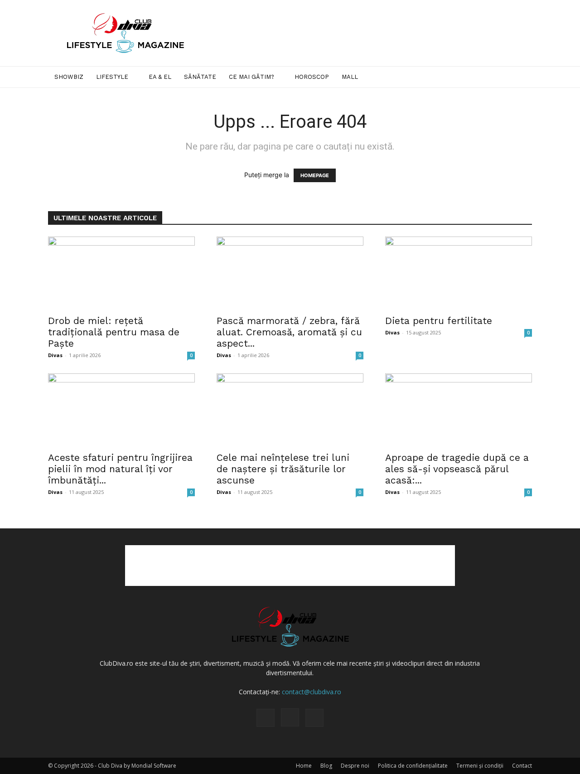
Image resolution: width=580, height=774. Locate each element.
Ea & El (160, 76)
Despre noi (355, 765)
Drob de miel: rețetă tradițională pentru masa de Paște (113, 332)
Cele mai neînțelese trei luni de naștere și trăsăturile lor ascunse (283, 469)
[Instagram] (290, 717)
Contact (522, 765)
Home (304, 765)
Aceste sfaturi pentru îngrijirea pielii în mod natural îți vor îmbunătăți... (120, 469)
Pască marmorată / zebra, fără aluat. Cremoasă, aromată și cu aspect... (289, 332)
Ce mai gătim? (251, 76)
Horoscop (312, 76)
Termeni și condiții (479, 765)
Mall (350, 76)
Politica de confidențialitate (413, 765)
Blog (326, 765)
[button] (521, 77)
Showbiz (68, 76)
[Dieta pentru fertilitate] (458, 273)
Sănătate (200, 76)
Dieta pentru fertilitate (438, 320)
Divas (55, 355)
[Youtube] (314, 718)
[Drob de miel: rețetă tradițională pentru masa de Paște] (121, 273)
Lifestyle (112, 76)
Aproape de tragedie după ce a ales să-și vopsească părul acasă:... (457, 469)
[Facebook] (265, 718)
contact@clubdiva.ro (311, 691)
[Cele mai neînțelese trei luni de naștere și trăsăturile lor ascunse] (290, 409)
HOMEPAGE (314, 175)
